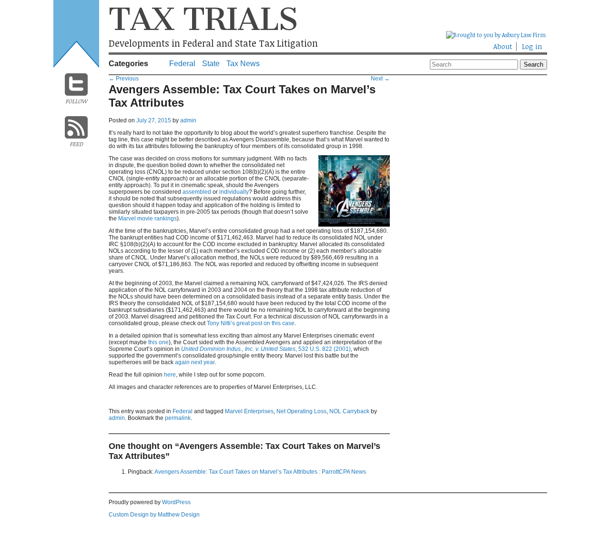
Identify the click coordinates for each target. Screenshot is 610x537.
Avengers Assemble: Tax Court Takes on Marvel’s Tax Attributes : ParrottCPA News (260, 471)
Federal (182, 64)
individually (234, 192)
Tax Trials (203, 19)
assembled (197, 192)
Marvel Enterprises (249, 411)
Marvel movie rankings (147, 218)
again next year (194, 362)
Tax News (243, 64)
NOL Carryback (349, 411)
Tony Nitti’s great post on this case (251, 323)
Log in (532, 46)
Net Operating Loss (301, 411)
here (170, 374)
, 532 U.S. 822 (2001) (266, 349)
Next (380, 78)
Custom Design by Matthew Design (154, 514)
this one (158, 342)
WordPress (176, 502)
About (502, 46)
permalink (178, 418)
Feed (76, 144)
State (211, 64)
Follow (76, 101)
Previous (124, 78)
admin (188, 120)
